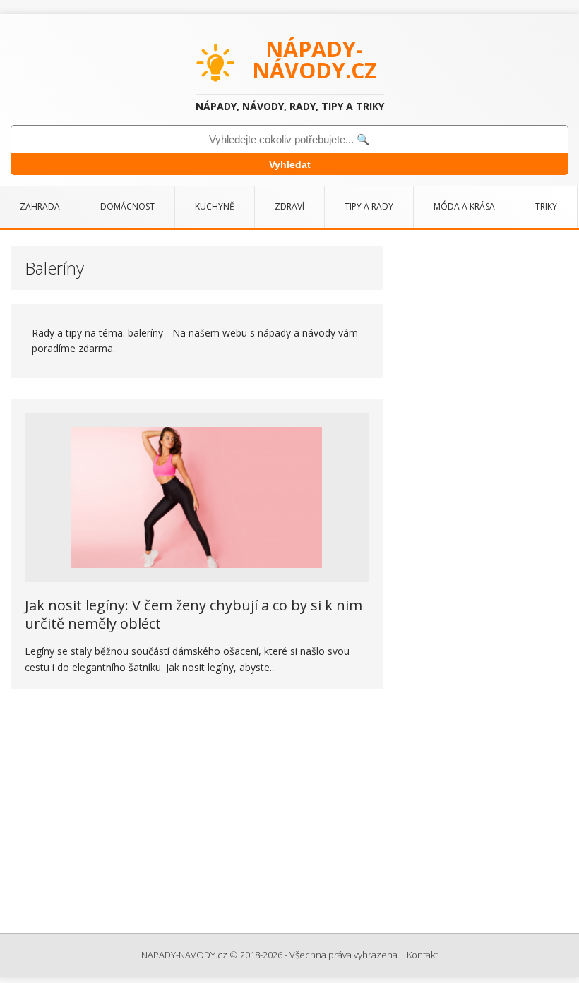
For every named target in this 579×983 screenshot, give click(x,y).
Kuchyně (214, 206)
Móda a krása (464, 206)
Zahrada (40, 206)
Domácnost (127, 206)
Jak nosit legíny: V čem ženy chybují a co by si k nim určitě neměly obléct (193, 614)
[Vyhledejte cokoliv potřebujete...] (289, 139)
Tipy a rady (369, 206)
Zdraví (289, 206)
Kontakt (422, 954)
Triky (546, 206)
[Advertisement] (289, 813)
